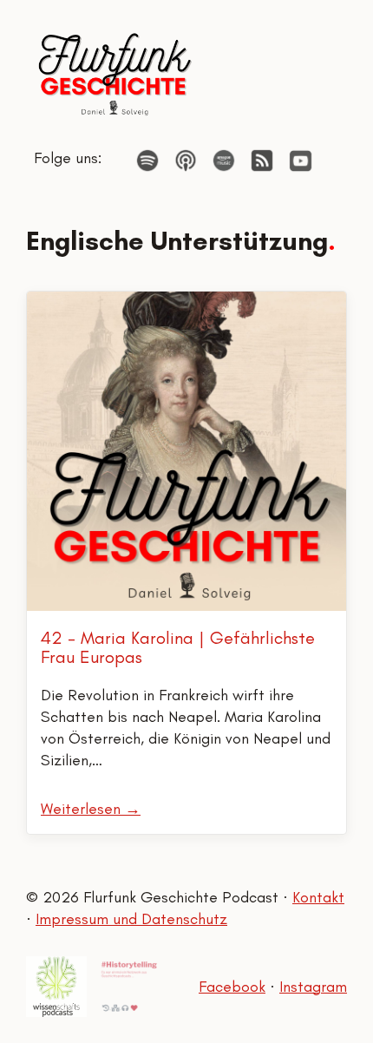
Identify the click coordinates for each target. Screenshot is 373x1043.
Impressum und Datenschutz (131, 918)
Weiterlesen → (91, 808)
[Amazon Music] (224, 161)
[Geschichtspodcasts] (129, 986)
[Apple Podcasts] (186, 161)
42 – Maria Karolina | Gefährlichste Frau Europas (178, 647)
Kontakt (318, 897)
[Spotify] (147, 161)
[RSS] (262, 161)
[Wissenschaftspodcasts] (56, 986)
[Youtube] (300, 161)
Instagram (313, 986)
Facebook (232, 986)
